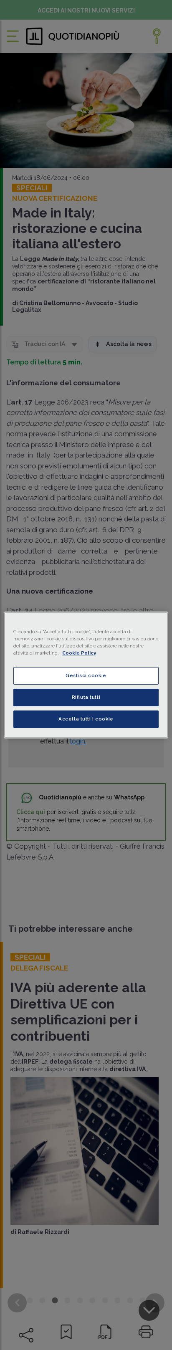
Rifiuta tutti (86, 697)
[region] (85, 675)
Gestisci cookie (86, 675)
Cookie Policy (79, 653)
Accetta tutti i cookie (86, 719)
